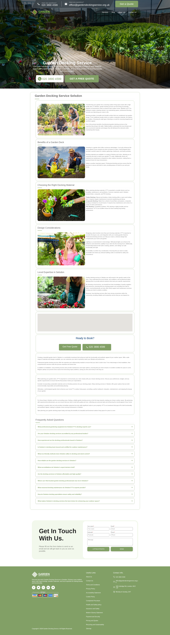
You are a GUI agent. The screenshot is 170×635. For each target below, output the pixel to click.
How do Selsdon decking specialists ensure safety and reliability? (60, 494)
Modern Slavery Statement (94, 612)
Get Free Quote (70, 346)
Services (105, 12)
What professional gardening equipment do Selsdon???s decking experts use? (64, 427)
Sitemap (88, 628)
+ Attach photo (98, 549)
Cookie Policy (90, 596)
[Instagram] (43, 587)
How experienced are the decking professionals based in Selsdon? (60, 440)
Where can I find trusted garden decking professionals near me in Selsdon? (63, 481)
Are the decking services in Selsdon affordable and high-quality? (59, 474)
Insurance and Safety (92, 608)
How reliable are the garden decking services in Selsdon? (57, 460)
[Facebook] (33, 587)
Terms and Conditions (93, 584)
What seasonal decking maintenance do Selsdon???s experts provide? (62, 487)
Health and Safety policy (93, 604)
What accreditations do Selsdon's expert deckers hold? (56, 467)
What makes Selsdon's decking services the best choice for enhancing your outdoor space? (69, 501)
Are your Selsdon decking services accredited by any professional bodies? (63, 433)
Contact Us (132, 12)
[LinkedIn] (48, 587)
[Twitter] (38, 587)
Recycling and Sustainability (95, 624)
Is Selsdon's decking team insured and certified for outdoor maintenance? (62, 447)
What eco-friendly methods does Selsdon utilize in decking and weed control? (64, 454)
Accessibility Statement (93, 592)
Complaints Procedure (93, 600)
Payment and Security (93, 616)
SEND (122, 549)
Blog (113, 12)
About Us (121, 12)
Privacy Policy (90, 588)
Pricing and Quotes (92, 620)
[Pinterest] (53, 587)
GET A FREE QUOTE (82, 78)
